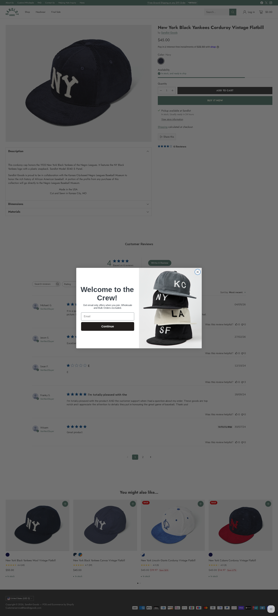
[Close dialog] (197, 272)
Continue (107, 326)
